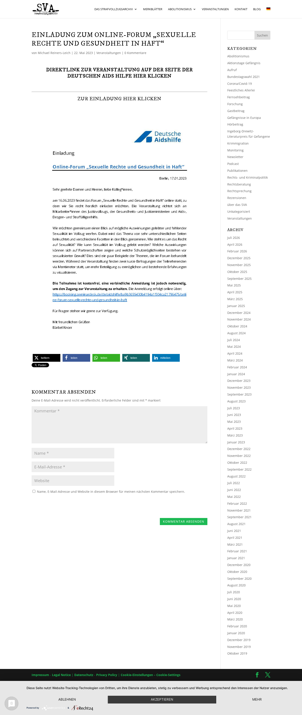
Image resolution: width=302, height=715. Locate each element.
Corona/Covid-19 (239, 83)
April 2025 (234, 292)
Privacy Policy (106, 675)
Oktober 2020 (237, 572)
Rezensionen (236, 198)
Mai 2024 (234, 346)
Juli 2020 (233, 592)
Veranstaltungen (215, 9)
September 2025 (239, 278)
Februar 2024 (237, 367)
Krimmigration (238, 143)
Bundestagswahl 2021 (243, 77)
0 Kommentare (135, 53)
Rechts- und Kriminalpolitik (247, 177)
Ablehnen (67, 699)
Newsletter (235, 157)
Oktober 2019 (237, 653)
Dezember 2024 (238, 313)
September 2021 (239, 517)
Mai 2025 (234, 285)
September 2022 (239, 469)
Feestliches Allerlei (241, 90)
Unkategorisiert (238, 211)
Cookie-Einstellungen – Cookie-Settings (150, 675)
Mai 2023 (234, 421)
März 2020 (235, 619)
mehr (257, 699)
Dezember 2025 (238, 258)
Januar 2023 (236, 442)
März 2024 (235, 360)
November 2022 (239, 456)
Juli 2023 (233, 408)
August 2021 (236, 524)
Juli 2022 (233, 483)
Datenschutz (83, 675)
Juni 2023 (234, 415)
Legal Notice (61, 675)
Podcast (233, 164)
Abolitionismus (180, 9)
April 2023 (234, 428)
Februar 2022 (237, 503)
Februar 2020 (237, 626)
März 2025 (235, 299)
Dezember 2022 (238, 449)
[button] (46, 358)
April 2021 (234, 537)
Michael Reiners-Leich (54, 53)
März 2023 (235, 435)
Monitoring (235, 150)
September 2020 (239, 578)
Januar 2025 (236, 306)
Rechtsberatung (239, 184)
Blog (257, 9)
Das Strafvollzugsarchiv (113, 9)
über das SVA (237, 205)
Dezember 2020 (238, 565)
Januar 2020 (236, 633)
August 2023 (236, 401)
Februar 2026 (237, 251)
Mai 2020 (234, 606)
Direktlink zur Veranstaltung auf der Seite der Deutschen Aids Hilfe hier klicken (119, 73)
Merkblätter (152, 9)
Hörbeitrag (235, 124)
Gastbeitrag (236, 111)
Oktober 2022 (237, 462)
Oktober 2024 (237, 326)
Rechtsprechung (239, 191)
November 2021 (239, 510)
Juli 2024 (233, 340)
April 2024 (234, 353)
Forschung (235, 104)
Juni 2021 (234, 531)
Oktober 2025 (237, 272)
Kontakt (241, 9)
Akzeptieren (162, 699)
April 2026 (234, 244)
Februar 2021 (237, 551)
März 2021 (235, 544)
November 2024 (239, 319)
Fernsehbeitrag (238, 97)
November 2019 (239, 647)
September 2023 (239, 394)
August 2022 (236, 476)
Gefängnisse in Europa (244, 118)
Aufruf (232, 70)
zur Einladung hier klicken (119, 99)
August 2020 (236, 585)
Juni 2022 (234, 490)
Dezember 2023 (238, 381)
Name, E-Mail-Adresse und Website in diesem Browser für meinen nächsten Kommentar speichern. (111, 491)
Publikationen (237, 170)
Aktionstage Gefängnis (243, 63)
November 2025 (239, 265)
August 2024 (236, 333)
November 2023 (239, 387)
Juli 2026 (233, 238)
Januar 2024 (236, 374)
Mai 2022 (234, 497)
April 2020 (234, 613)
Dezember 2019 (238, 640)
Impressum (40, 675)
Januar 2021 (236, 558)
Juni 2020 (234, 599)
